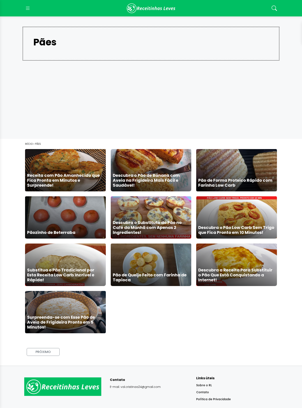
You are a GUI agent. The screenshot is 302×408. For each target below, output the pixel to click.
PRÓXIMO (43, 351)
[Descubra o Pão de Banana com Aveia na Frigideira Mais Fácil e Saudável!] (151, 170)
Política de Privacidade (213, 399)
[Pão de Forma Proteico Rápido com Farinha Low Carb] (236, 170)
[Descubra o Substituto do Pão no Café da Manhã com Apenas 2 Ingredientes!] (151, 217)
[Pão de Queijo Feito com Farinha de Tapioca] (151, 264)
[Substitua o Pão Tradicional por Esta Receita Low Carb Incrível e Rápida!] (65, 264)
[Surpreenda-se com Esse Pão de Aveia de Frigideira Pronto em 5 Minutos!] (65, 311)
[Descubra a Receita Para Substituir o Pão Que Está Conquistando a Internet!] (236, 264)
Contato (202, 392)
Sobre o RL (204, 385)
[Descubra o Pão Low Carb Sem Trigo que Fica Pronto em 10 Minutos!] (236, 217)
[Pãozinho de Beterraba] (65, 217)
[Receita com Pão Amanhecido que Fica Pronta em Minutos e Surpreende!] (65, 170)
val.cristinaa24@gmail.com (141, 387)
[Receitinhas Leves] (151, 8)
